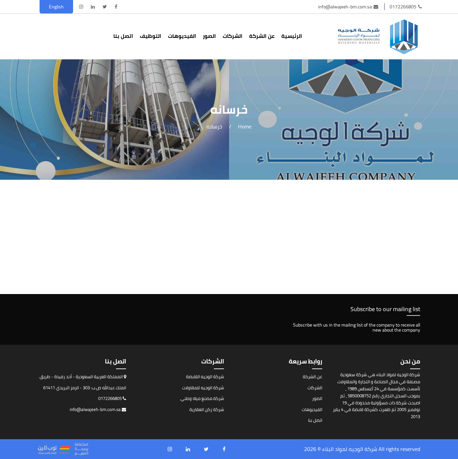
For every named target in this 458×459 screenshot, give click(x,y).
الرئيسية (291, 36)
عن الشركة (262, 36)
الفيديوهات (182, 36)
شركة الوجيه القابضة (205, 376)
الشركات (232, 36)
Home (244, 126)
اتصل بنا (123, 36)
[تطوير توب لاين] (63, 449)
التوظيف (150, 36)
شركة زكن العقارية (206, 409)
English (56, 6)
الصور (209, 36)
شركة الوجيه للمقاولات (203, 388)
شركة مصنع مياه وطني (202, 398)
